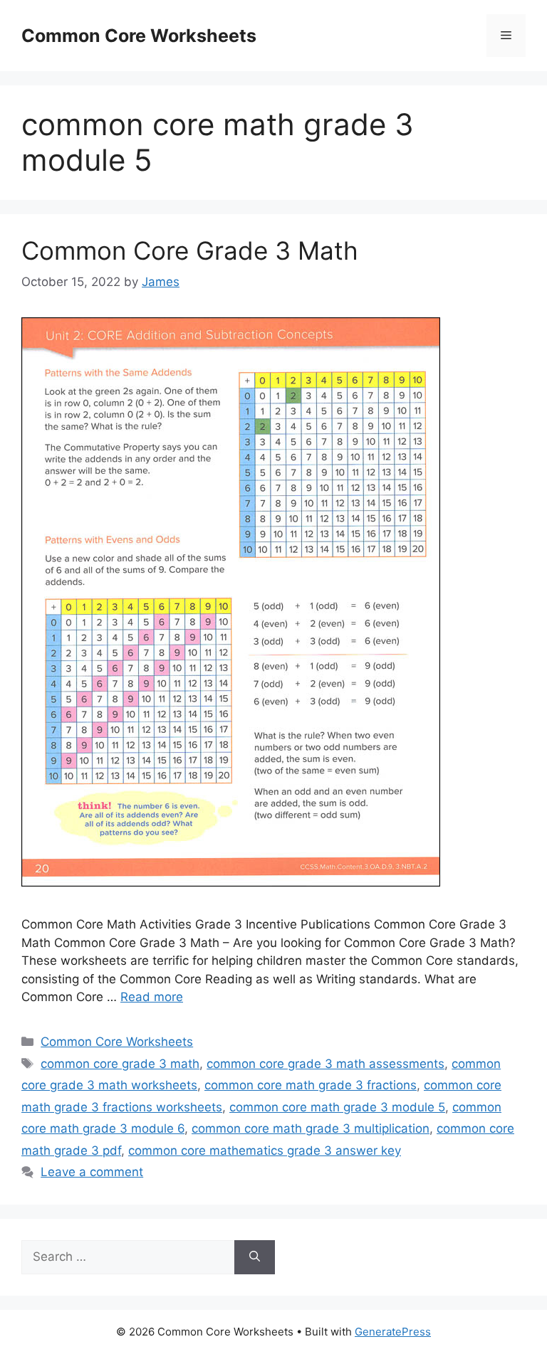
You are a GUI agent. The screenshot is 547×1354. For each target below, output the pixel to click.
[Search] (254, 1257)
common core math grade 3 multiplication (310, 1128)
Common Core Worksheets (138, 35)
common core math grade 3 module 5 (337, 1107)
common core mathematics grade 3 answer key (264, 1150)
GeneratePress (393, 1331)
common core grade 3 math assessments (325, 1064)
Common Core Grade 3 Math (189, 250)
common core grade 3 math (120, 1064)
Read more (151, 997)
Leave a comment (92, 1172)
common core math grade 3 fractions (310, 1085)
